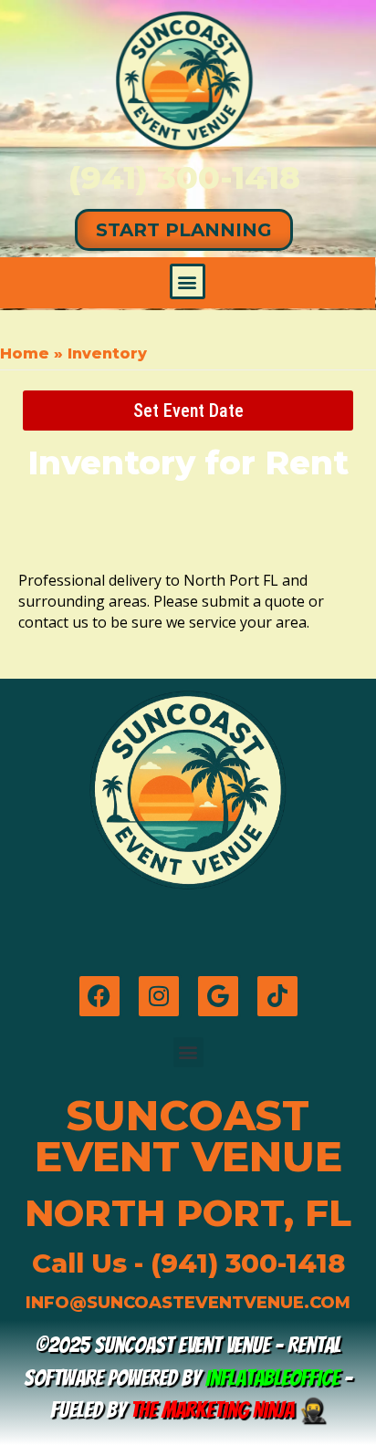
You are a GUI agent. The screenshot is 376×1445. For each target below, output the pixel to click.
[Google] (218, 996)
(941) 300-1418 (184, 177)
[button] (187, 281)
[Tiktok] (277, 996)
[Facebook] (99, 996)
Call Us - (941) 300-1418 (188, 1263)
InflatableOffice (272, 1378)
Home (24, 353)
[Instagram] (159, 996)
